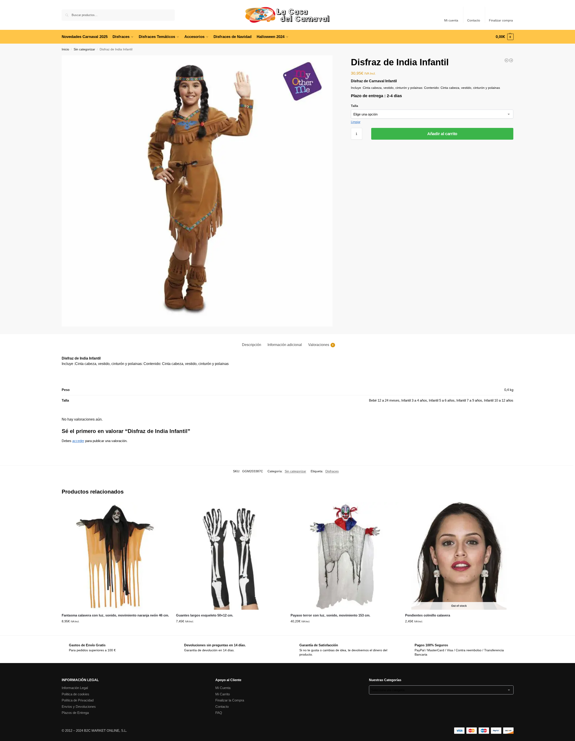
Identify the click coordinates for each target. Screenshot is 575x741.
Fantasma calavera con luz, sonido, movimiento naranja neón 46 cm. (115, 615)
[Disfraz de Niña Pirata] (506, 60)
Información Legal (75, 688)
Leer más (459, 631)
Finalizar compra (501, 20)
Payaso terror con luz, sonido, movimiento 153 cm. (330, 615)
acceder (78, 441)
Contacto (473, 20)
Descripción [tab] (251, 345)
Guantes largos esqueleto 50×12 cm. (204, 615)
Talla (354, 106)
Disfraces (332, 471)
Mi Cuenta (222, 688)
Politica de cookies (75, 694)
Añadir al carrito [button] (115, 631)
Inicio (65, 49)
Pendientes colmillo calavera (427, 615)
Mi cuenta (451, 20)
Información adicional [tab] (285, 345)
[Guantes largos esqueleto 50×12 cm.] (230, 556)
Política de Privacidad (78, 700)
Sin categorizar (84, 49)
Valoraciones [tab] (320, 345)
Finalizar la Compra (229, 700)
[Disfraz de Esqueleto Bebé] (511, 60)
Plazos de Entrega (75, 713)
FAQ (218, 713)
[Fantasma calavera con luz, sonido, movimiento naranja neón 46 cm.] (115, 556)
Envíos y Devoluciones (79, 706)
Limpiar (355, 122)
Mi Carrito (222, 694)
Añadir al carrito (442, 134)
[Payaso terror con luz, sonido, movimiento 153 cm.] (344, 556)
